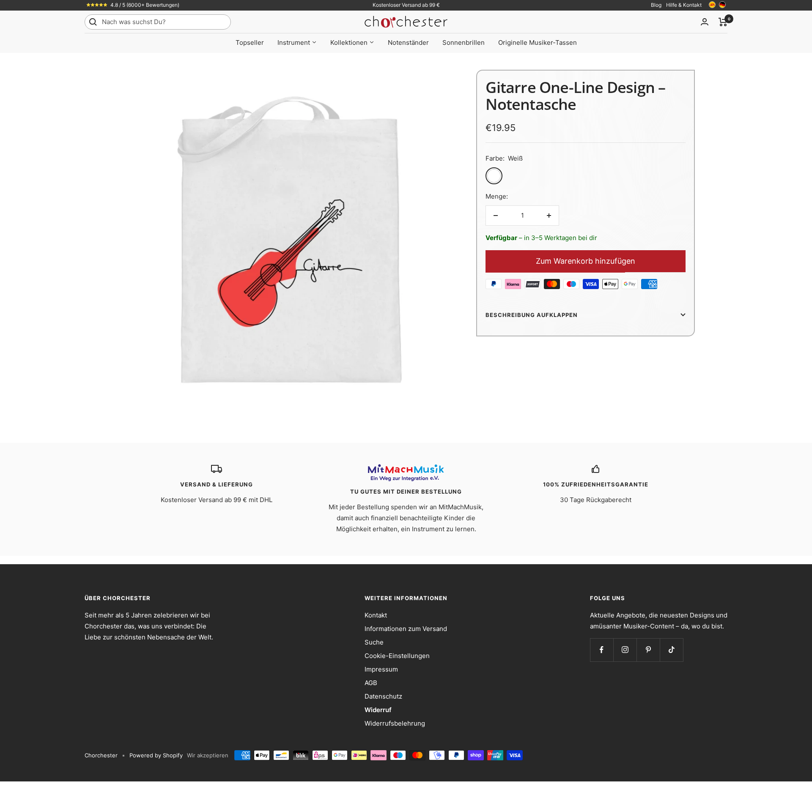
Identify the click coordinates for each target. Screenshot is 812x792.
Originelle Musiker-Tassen (537, 42)
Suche (374, 642)
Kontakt (376, 615)
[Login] (704, 21)
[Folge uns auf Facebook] (601, 649)
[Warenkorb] (723, 22)
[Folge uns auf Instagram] (624, 649)
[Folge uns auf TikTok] (671, 649)
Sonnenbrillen (463, 42)
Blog (656, 5)
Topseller (250, 42)
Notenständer (408, 42)
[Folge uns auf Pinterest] (648, 649)
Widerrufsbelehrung (395, 723)
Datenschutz (383, 696)
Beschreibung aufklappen (532, 314)
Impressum (381, 669)
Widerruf (378, 710)
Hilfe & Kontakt (684, 5)
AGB (371, 683)
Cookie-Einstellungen (397, 656)
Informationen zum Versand (406, 629)
